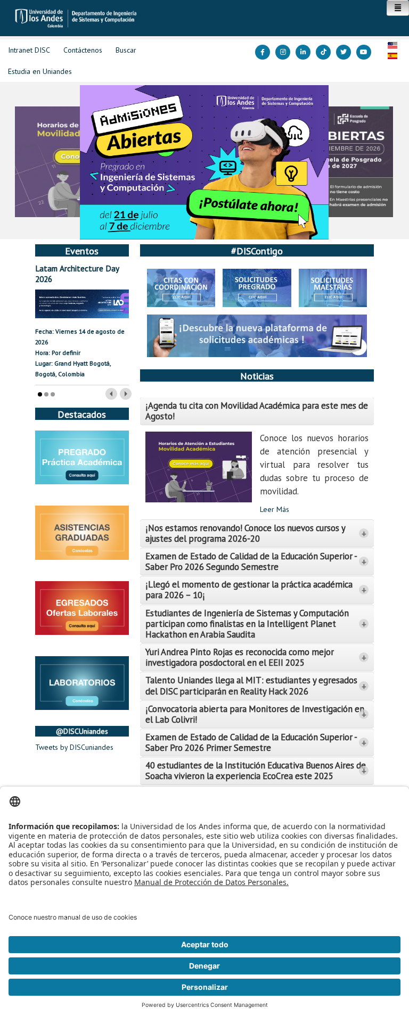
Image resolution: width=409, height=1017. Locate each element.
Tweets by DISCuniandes (74, 747)
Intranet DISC (29, 50)
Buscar (126, 50)
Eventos (82, 250)
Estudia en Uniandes (40, 71)
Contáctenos (82, 50)
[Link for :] (204, 162)
